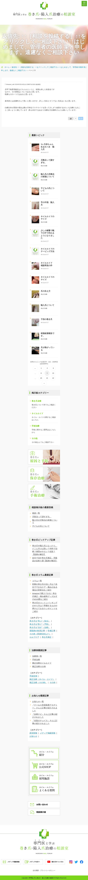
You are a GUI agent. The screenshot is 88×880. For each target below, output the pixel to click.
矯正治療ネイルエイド (42, 663)
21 (47, 378)
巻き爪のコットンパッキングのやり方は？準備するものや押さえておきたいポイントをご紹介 (44, 607)
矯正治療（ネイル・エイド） (42, 679)
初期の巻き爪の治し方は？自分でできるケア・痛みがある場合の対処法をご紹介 (44, 587)
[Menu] (84, 3)
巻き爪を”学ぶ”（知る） (40, 621)
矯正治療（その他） (38, 682)
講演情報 (33, 733)
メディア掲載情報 (47, 733)
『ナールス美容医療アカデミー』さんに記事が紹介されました (44, 708)
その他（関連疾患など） (40, 634)
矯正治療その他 (39, 666)
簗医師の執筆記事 (37, 631)
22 (53, 378)
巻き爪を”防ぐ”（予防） (40, 624)
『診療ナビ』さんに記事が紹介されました (44, 715)
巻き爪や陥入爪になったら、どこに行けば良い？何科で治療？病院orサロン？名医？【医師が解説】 (44, 550)
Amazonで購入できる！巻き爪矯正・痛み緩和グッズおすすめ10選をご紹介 (44, 596)
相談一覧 (36, 513)
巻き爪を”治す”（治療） (40, 627)
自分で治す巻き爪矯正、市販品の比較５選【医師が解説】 (44, 559)
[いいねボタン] (70, 118)
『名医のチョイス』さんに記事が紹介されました (44, 722)
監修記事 (51, 631)
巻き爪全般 (36, 401)
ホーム (7, 67)
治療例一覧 (37, 656)
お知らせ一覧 (38, 701)
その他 (34, 438)
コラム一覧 (37, 581)
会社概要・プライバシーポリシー (44, 870)
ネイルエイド (37, 413)
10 (53, 373)
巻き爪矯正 (47, 637)
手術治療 (35, 426)
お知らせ (33, 736)
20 (41, 378)
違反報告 (38, 84)
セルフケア (34, 637)
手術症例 (33, 676)
